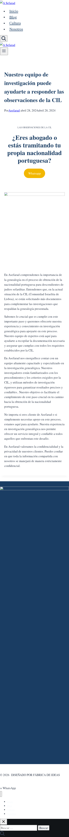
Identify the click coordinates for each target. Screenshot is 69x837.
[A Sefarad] (7, 2)
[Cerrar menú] (1, 794)
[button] (8, 788)
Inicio (13, 11)
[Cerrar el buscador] (3, 822)
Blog (13, 17)
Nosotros (16, 29)
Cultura (15, 23)
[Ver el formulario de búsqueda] (3, 38)
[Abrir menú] (4, 51)
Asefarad (14, 110)
